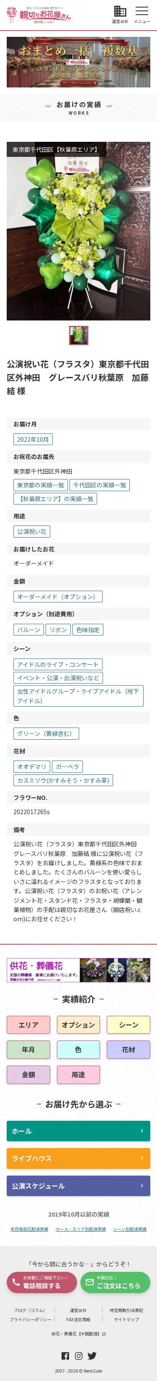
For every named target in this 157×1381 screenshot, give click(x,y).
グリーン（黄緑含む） (46, 733)
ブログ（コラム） (30, 1310)
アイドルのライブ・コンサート (58, 664)
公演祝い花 (31, 531)
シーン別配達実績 (130, 1229)
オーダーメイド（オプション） (58, 596)
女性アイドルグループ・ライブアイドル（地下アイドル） (78, 696)
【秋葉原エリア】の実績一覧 (55, 498)
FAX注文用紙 (78, 1319)
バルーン (28, 629)
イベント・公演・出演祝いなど (58, 678)
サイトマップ (126, 1319)
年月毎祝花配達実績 (29, 1229)
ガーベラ (67, 766)
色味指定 (88, 629)
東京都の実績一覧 (40, 485)
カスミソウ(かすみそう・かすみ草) (63, 780)
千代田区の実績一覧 (99, 485)
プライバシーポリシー (30, 1319)
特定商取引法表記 (126, 1310)
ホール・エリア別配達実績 (81, 1229)
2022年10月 (33, 439)
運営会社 (78, 1310)
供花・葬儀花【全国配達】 (78, 1333)
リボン (58, 629)
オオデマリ (31, 766)
